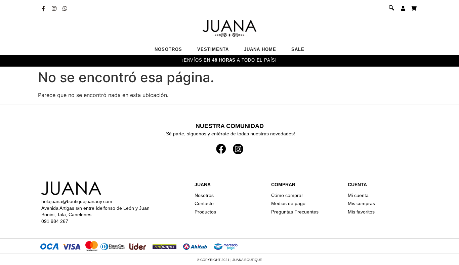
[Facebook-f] (43, 8)
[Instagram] (54, 8)
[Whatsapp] (64, 8)
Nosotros (168, 49)
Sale (297, 49)
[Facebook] (221, 149)
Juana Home (260, 49)
